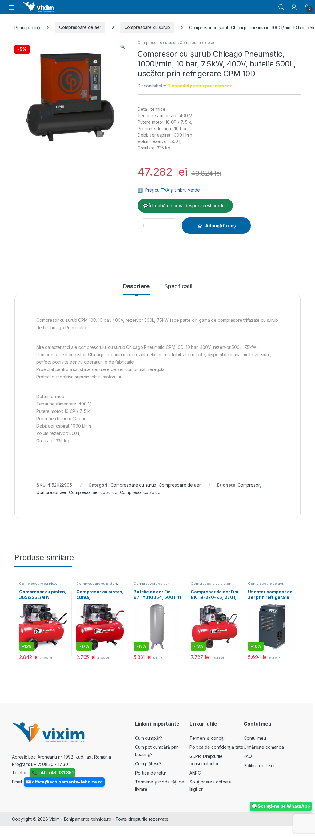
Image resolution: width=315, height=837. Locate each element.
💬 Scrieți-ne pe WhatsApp (281, 806)
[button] (122, 46)
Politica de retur (150, 772)
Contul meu (255, 738)
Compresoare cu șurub (147, 27)
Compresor (248, 485)
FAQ (248, 756)
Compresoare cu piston (39, 583)
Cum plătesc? (148, 763)
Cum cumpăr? (148, 738)
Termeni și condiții (207, 738)
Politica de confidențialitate (216, 747)
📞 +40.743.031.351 (53, 772)
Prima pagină (27, 27)
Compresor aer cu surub (93, 492)
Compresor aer (51, 492)
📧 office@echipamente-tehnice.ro (64, 781)
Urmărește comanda (264, 747)
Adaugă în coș (220, 225)
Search (281, 7)
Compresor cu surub (140, 492)
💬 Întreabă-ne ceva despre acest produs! (185, 205)
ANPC (195, 772)
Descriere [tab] (136, 286)
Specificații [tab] (178, 286)
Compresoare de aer (80, 27)
